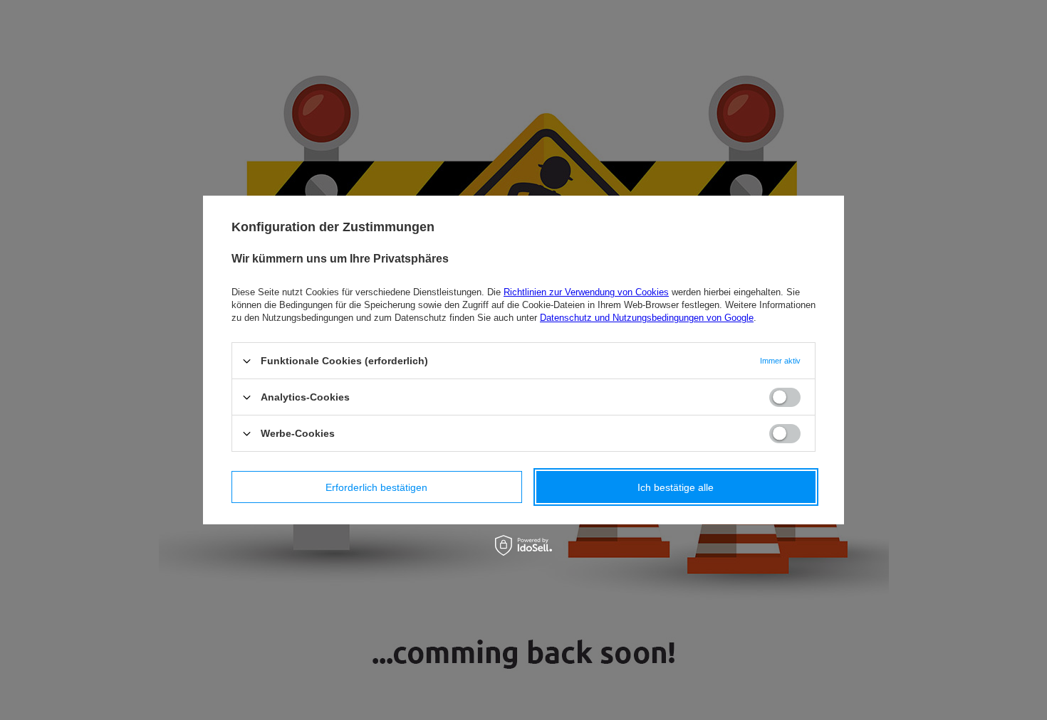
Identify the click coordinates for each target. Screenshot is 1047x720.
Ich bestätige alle (675, 486)
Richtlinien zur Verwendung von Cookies (586, 292)
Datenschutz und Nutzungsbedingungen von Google (647, 317)
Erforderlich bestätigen (376, 486)
